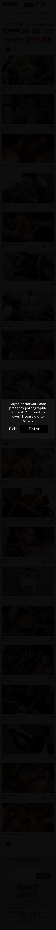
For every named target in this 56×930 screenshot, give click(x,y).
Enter (34, 428)
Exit (13, 428)
